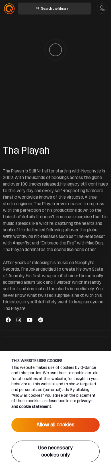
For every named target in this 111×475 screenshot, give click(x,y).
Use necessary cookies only (55, 451)
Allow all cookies (55, 424)
